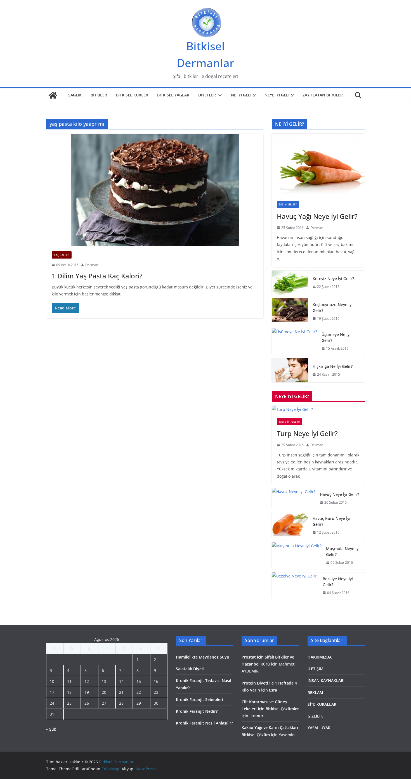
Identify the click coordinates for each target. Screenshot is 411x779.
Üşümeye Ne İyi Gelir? (336, 337)
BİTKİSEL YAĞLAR (173, 95)
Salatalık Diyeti (190, 668)
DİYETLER (207, 95)
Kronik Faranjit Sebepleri (199, 699)
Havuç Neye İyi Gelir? (339, 494)
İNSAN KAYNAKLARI (326, 680)
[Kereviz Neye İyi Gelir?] (290, 283)
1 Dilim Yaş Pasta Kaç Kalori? (97, 275)
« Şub (51, 729)
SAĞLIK (75, 95)
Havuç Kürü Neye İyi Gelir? (331, 521)
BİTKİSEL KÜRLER (132, 95)
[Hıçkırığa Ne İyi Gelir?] (290, 370)
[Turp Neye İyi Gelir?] (318, 409)
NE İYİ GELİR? (243, 95)
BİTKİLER (99, 95)
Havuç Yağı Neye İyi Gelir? (317, 216)
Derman (91, 264)
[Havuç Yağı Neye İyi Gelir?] (318, 165)
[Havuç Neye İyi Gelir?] (293, 498)
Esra (273, 690)
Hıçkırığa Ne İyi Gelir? (333, 366)
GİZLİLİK (315, 716)
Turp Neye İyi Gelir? (307, 433)
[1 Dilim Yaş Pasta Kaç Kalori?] (154, 190)
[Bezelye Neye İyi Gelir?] (295, 585)
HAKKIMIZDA (320, 657)
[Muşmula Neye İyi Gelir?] (297, 555)
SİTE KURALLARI (322, 704)
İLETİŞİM (315, 668)
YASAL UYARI (320, 727)
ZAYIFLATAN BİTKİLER (323, 95)
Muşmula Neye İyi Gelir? (343, 551)
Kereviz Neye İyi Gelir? (333, 278)
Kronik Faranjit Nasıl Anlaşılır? (204, 723)
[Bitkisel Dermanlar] (53, 95)
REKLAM (315, 692)
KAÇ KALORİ (61, 255)
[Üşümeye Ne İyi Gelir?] (294, 341)
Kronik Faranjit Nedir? (197, 711)
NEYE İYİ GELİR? (279, 95)
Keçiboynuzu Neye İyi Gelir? (333, 307)
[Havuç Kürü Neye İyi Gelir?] (290, 525)
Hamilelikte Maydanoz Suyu (202, 657)
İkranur (256, 715)
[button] (219, 95)
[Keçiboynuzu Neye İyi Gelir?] (290, 311)
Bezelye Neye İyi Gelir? (338, 581)
